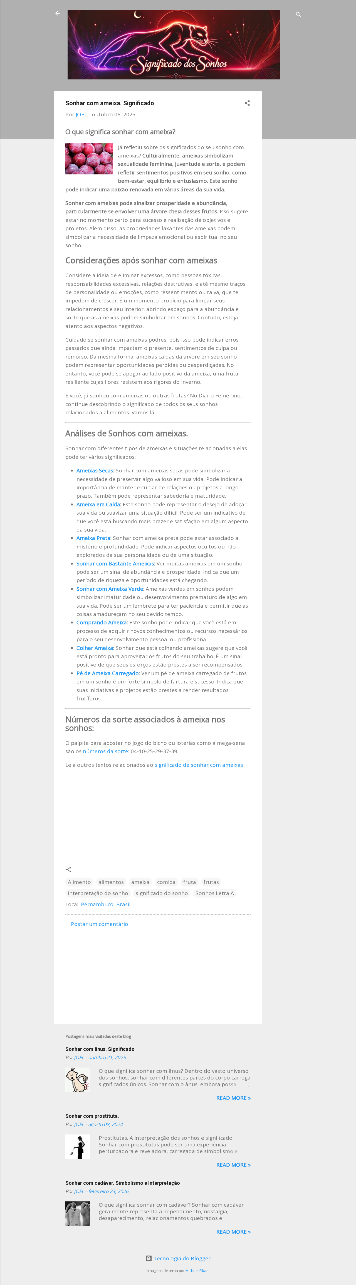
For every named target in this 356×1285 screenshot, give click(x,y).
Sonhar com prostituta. (92, 1116)
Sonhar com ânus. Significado (100, 1049)
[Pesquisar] (298, 15)
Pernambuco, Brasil (105, 904)
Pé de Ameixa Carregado (107, 673)
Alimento (79, 882)
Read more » (233, 1097)
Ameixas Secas (94, 470)
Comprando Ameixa (101, 622)
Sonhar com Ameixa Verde (109, 588)
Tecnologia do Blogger (181, 1258)
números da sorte (105, 751)
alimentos (111, 882)
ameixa (140, 882)
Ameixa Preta (93, 538)
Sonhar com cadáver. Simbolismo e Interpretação (122, 1183)
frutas (211, 882)
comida (166, 882)
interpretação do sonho (98, 893)
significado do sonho (162, 893)
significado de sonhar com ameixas (199, 764)
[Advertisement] (284, 174)
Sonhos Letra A (215, 893)
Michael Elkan (197, 1270)
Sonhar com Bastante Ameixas (115, 563)
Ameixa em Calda (98, 504)
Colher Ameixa (94, 648)
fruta (189, 882)
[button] (247, 104)
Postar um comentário (99, 924)
